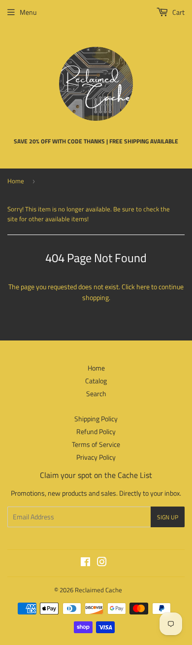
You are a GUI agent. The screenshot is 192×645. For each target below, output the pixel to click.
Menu (28, 12)
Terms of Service (96, 444)
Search (96, 393)
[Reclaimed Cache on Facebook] (85, 563)
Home (15, 181)
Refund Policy (96, 431)
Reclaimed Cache (98, 590)
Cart (178, 12)
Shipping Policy (96, 418)
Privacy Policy (96, 457)
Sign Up (167, 517)
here (143, 286)
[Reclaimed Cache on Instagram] (102, 563)
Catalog (96, 380)
